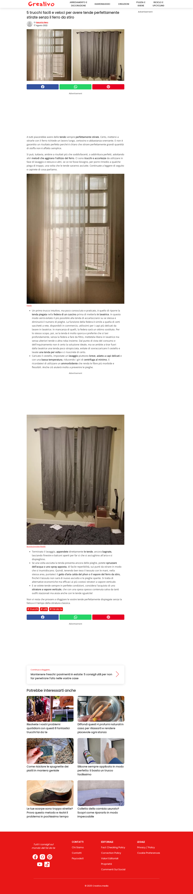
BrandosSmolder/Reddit (36, 546)
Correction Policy (111, 853)
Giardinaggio (102, 4)
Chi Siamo (78, 847)
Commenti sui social (113, 869)
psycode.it (78, 858)
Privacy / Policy (146, 847)
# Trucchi (32, 609)
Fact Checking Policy (113, 847)
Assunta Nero (42, 22)
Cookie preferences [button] (148, 853)
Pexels (29, 305)
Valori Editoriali (109, 858)
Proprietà (106, 864)
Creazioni (123, 4)
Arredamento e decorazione (78, 4)
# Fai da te (56, 609)
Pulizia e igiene (140, 4)
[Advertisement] (75, 113)
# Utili (44, 609)
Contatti (77, 853)
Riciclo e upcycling (158, 4)
